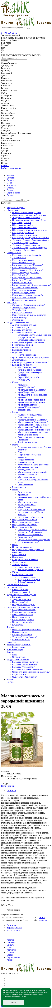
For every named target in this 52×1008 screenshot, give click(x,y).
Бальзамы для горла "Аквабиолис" (28, 669)
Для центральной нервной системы (29, 215)
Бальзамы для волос (27, 577)
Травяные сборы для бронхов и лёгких (30, 240)
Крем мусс (23, 397)
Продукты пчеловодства (23, 604)
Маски (15, 412)
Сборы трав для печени (23, 232)
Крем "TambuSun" (26, 387)
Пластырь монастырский (24, 300)
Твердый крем (24, 410)
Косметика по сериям (22, 365)
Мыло (15, 489)
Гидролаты (17, 352)
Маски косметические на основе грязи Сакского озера (33, 433)
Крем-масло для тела (27, 405)
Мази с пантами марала (23, 260)
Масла (15, 445)
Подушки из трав (15, 587)
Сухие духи (17, 557)
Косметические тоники (29, 567)
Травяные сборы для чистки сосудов (29, 247)
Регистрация (15, 168)
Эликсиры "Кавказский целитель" (28, 305)
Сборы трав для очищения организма (30, 230)
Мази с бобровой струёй (23, 262)
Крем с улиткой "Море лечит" (32, 400)
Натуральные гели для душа (25, 522)
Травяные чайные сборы (23, 250)
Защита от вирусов (16, 207)
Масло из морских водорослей (32, 472)
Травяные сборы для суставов (26, 245)
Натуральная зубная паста (24, 519)
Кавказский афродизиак (23, 292)
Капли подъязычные (22, 312)
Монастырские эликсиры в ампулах (29, 315)
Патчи (15, 544)
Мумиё (10, 679)
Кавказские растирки (22, 282)
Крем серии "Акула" (22, 280)
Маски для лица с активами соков (34, 430)
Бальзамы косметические (24, 332)
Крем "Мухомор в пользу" (24, 267)
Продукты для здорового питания (23, 607)
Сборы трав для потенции (24, 235)
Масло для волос (26, 469)
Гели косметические (21, 350)
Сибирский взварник (22, 634)
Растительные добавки (23, 619)
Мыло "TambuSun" (26, 504)
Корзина (5, 165)
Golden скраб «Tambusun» (30, 532)
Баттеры (22, 452)
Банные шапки (19, 647)
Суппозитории (19, 657)
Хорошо (13, 1002)
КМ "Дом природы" (27, 367)
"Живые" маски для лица (30, 415)
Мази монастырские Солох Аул (27, 255)
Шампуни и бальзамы (22, 574)
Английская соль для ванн (24, 325)
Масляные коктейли (27, 474)
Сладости (11, 642)
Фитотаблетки (19, 310)
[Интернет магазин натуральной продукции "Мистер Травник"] (15, 16)
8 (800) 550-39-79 (9, 33)
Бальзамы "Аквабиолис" (23, 667)
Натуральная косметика (18, 322)
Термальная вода (20, 562)
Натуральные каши (21, 617)
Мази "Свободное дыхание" (25, 272)
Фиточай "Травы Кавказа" (24, 637)
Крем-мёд (16, 597)
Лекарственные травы (17, 584)
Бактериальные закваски (23, 609)
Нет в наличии (8, 786)
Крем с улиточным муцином (31, 402)
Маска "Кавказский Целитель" (32, 420)
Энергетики (18, 320)
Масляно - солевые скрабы (30, 534)
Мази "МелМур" (20, 275)
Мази (14, 654)
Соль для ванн (19, 554)
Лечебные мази (14, 252)
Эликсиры (12, 302)
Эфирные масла (25, 484)
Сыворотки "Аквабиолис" (24, 677)
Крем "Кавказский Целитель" (32, 390)
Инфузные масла (26, 460)
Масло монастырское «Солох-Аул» (28, 295)
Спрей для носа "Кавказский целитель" (31, 672)
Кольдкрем (23, 385)
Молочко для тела (20, 487)
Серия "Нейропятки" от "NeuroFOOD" (29, 378)
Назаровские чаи (20, 632)
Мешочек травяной (21, 592)
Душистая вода (19, 360)
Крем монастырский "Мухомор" (27, 265)
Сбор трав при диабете (23, 225)
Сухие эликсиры (20, 317)
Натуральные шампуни (29, 579)
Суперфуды (17, 624)
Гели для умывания (21, 347)
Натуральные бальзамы (18, 659)
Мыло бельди (24, 507)
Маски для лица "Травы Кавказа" (33, 425)
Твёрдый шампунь (26, 582)
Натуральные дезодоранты (24, 524)
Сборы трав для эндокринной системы (30, 237)
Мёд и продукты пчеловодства (21, 594)
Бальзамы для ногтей (22, 330)
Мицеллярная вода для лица (31, 569)
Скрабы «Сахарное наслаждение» (34, 539)
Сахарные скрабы (26, 537)
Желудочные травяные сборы (26, 217)
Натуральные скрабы (22, 527)
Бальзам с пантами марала (24, 664)
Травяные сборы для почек (25, 242)
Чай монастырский (21, 639)
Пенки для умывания (22, 547)
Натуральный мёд (20, 602)
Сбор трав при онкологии (24, 227)
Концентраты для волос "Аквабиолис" (30, 362)
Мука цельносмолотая (22, 614)
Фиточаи (11, 627)
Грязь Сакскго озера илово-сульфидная (30, 357)
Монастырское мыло (27, 502)
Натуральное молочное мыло (31, 509)
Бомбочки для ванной (22, 345)
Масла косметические (28, 467)
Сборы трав (12, 210)
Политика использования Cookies (14, 996)
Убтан (15, 572)
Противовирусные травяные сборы (29, 220)
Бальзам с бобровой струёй (25, 662)
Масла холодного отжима (24, 612)
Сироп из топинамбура (23, 622)
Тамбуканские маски (27, 442)
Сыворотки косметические (25, 559)
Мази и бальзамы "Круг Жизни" (27, 270)
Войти (4, 168)
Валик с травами (20, 589)
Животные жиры (15, 649)
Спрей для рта (19, 674)
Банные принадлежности (19, 644)
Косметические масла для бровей (33, 465)
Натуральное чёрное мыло (30, 517)
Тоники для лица (20, 564)
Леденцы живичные (21, 599)
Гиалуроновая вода (27, 355)
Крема (15, 382)
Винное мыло (24, 492)
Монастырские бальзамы (24, 297)
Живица (10, 652)
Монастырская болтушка (24, 290)
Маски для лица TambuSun (30, 427)
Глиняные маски (25, 417)
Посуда (10, 682)
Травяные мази (19, 257)
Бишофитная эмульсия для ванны (28, 342)
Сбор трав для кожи (21, 222)
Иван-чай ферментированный (26, 629)
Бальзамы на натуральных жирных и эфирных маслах (34, 336)
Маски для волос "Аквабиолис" (33, 422)
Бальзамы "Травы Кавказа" (25, 287)
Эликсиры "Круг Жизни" (24, 307)
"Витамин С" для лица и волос (32, 529)
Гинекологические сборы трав (26, 212)
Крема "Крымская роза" (29, 407)
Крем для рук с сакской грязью (32, 395)
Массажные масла (26, 477)
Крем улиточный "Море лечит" (27, 277)
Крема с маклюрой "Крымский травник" (31, 285)
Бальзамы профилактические (31, 340)
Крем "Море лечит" (27, 392)
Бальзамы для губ (20, 327)
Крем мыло (23, 494)
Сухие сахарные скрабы (29, 542)
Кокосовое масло (26, 462)
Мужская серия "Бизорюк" (30, 370)
